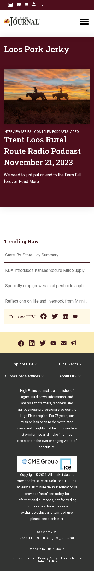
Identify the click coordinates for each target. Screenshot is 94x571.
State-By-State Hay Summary (31, 255)
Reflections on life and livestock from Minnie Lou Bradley (47, 301)
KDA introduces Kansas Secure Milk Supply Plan (47, 270)
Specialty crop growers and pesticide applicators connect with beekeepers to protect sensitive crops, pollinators (47, 285)
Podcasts (60, 132)
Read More (29, 181)
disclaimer (55, 519)
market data (62, 475)
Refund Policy (47, 561)
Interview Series (17, 132)
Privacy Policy (47, 558)
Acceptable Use (72, 558)
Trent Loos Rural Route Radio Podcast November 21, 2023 (42, 150)
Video (74, 132)
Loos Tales (42, 132)
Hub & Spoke (55, 549)
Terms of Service (23, 558)
